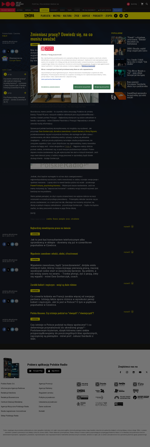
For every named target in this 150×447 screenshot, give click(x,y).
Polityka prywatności (88, 66)
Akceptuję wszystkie (102, 87)
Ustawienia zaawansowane (50, 87)
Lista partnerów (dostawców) (51, 79)
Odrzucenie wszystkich (82, 87)
